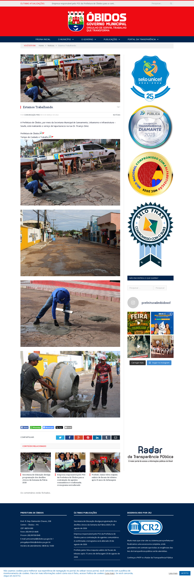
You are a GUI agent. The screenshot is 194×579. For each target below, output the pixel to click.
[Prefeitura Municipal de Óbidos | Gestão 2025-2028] (97, 20)
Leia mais (109, 573)
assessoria (147, 544)
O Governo (87, 39)
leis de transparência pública (139, 551)
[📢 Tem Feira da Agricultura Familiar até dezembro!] (138, 323)
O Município (64, 39)
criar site (144, 540)
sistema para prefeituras (162, 540)
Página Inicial (43, 39)
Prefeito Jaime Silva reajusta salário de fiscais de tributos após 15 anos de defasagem (104, 477)
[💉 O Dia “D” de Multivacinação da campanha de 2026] (162, 323)
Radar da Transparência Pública (159, 557)
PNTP (139, 557)
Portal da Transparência (142, 39)
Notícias (116, 115)
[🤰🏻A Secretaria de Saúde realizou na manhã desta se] (162, 346)
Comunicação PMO (32, 115)
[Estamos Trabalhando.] (70, 78)
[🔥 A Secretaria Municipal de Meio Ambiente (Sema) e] (138, 346)
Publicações (110, 39)
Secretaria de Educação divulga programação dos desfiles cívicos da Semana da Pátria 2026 (36, 478)
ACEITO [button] (184, 573)
